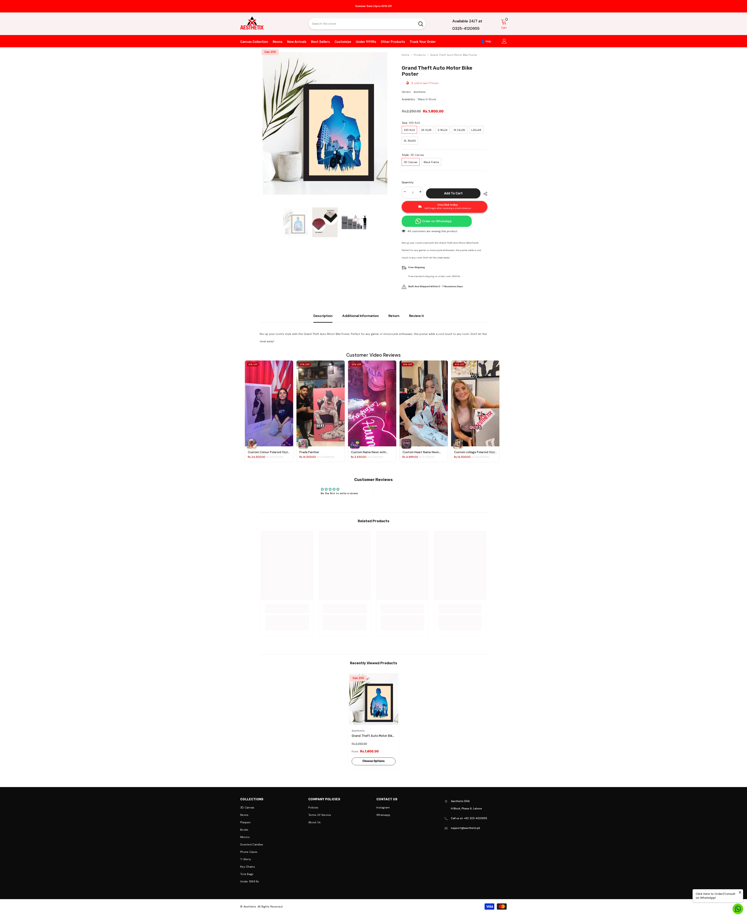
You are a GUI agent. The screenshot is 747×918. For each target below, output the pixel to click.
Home (405, 55)
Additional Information (360, 315)
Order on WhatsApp (437, 221)
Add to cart (453, 193)
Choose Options (373, 761)
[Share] (483, 193)
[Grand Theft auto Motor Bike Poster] (373, 699)
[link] (287, 610)
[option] (373, 6)
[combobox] (362, 23)
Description (322, 315)
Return (393, 315)
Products (420, 55)
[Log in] (504, 41)
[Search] (367, 23)
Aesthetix (420, 92)
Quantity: (408, 182)
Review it (416, 315)
